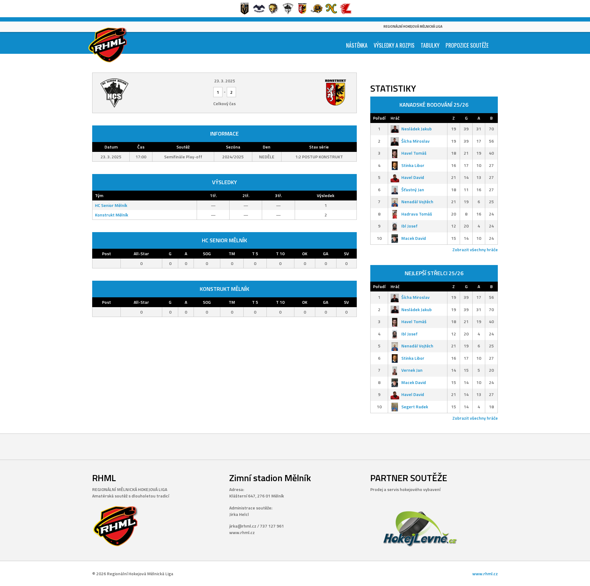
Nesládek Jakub (416, 128)
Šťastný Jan (412, 189)
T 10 (280, 253)
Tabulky (430, 45)
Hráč (395, 118)
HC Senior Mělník (111, 205)
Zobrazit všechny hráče (475, 249)
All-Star (141, 253)
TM (232, 253)
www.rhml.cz (485, 573)
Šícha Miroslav (415, 141)
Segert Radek (414, 406)
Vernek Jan (412, 370)
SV (346, 253)
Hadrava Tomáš (416, 214)
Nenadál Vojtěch (417, 201)
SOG (207, 253)
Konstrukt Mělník (111, 215)
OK (304, 253)
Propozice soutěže (467, 45)
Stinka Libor (412, 165)
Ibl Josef (409, 226)
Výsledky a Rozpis (394, 45)
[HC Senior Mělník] (140, 92)
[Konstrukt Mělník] (308, 92)
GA (325, 253)
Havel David (412, 177)
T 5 (255, 253)
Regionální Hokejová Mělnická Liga (413, 26)
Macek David (413, 238)
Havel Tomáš (414, 153)
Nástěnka (357, 45)
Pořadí (379, 118)
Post (106, 253)
